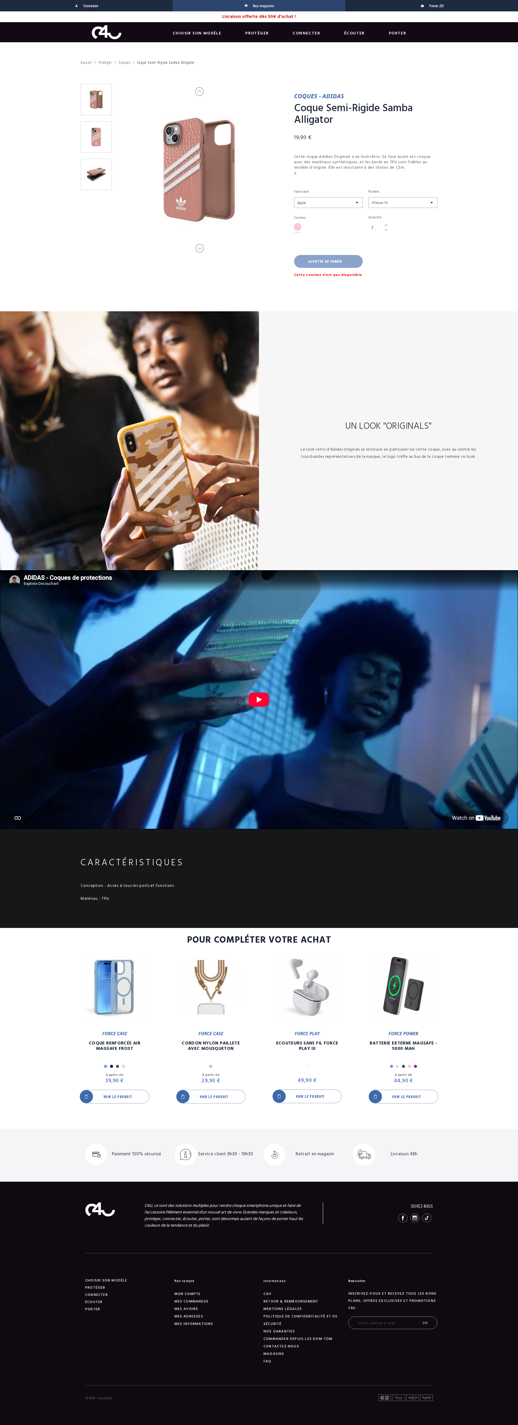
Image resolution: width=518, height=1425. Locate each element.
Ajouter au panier (325, 261)
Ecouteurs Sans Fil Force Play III (307, 1046)
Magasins (273, 1353)
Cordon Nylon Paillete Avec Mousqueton (211, 1046)
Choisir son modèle (197, 33)
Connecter (306, 33)
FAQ (267, 1361)
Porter (397, 33)
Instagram (415, 1218)
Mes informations (193, 1323)
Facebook (403, 1218)
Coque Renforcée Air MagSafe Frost (114, 1046)
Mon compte (187, 1293)
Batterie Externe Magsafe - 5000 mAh (403, 1046)
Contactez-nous (281, 1346)
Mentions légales (282, 1308)
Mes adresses (188, 1316)
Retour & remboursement (290, 1301)
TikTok (427, 1218)
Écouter (354, 33)
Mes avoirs (186, 1308)
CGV (267, 1293)
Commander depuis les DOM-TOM (298, 1338)
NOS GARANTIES (279, 1331)
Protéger (257, 33)
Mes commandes (191, 1301)
